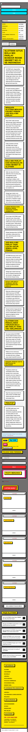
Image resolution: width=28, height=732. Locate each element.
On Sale (6, 706)
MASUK (14, 510)
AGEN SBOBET (9, 520)
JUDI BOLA (8, 565)
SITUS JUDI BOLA (9, 587)
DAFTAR (14, 10)
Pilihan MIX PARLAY (6, 455)
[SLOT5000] (14, 21)
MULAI (14, 467)
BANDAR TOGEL (8, 685)
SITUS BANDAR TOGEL (9, 682)
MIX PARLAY (8, 542)
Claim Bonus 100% (7, 447)
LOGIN (14, 13)
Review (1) (12, 44)
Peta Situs (6, 696)
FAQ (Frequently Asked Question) (12, 694)
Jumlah (3, 460)
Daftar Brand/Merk (9, 703)
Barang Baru (7, 708)
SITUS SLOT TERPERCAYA (10, 680)
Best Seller (7, 710)
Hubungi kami (10, 435)
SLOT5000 (6, 481)
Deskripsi (5, 44)
